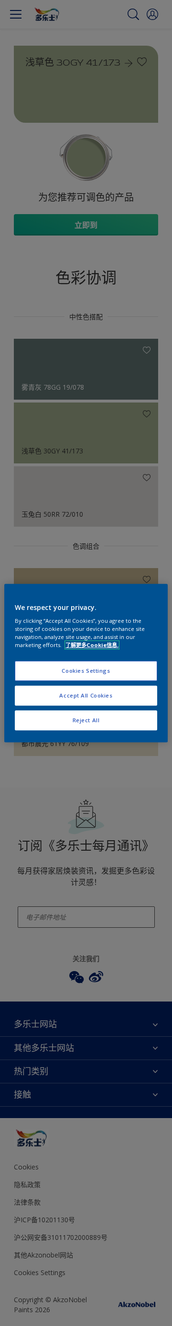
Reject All (86, 720)
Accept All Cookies (85, 695)
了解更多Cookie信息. (91, 644)
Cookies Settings (86, 671)
